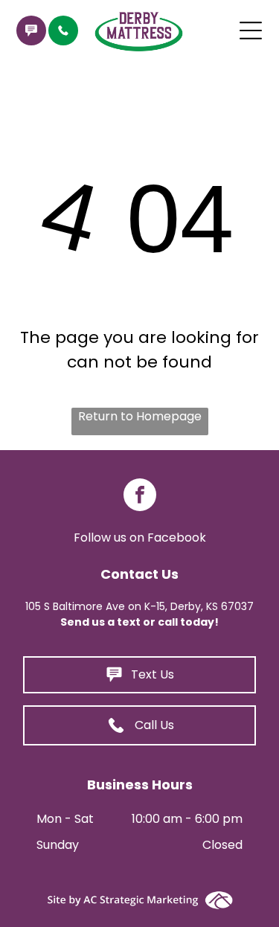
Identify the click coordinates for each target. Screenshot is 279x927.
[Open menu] (251, 30)
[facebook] (140, 496)
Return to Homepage (140, 416)
